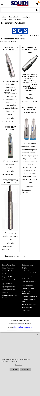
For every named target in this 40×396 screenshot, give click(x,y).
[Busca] (37, 10)
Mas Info (10, 118)
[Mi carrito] (36, 3)
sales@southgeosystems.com (22, 327)
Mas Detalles (18, 365)
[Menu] (2, 4)
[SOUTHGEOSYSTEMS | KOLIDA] (19, 3)
